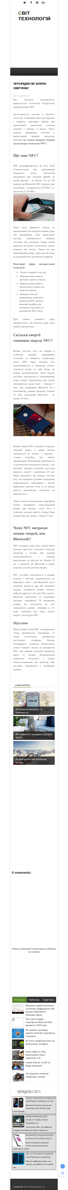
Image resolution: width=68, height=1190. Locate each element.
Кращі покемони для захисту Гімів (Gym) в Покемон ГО (37, 1119)
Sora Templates (30, 1187)
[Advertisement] (34, 46)
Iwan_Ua (41, 1187)
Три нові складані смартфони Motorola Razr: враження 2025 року (39, 1022)
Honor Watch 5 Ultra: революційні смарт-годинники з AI (36, 1054)
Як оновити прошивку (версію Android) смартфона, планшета (41, 1033)
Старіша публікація (46, 948)
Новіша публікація (21, 948)
